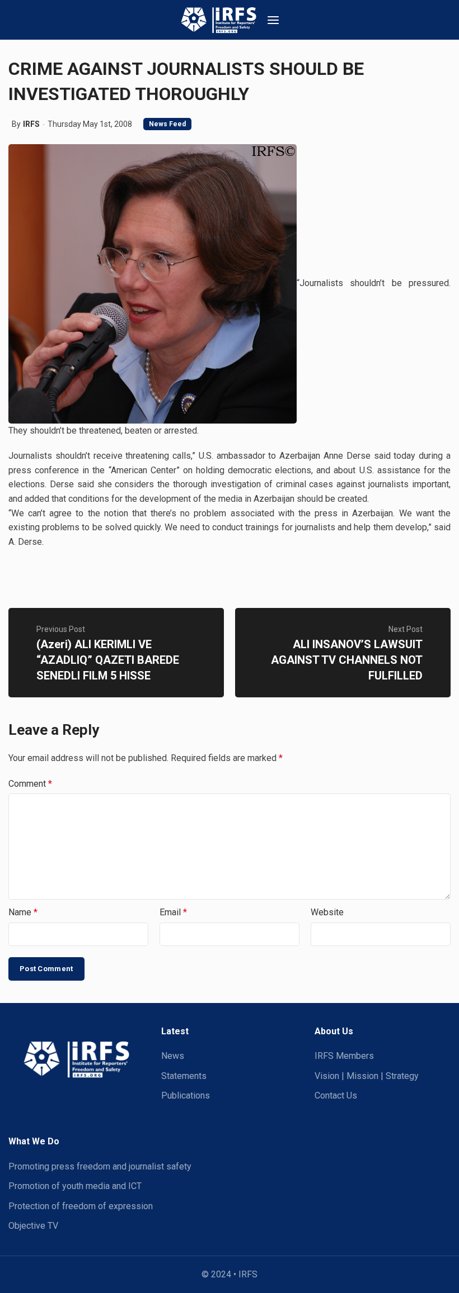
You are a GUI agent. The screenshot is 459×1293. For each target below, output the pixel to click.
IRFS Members (344, 1055)
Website (327, 912)
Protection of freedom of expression (80, 1206)
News (172, 1055)
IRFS (31, 124)
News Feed (167, 124)
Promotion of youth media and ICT (75, 1186)
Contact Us (336, 1095)
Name (23, 912)
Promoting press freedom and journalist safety (99, 1166)
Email (173, 912)
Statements (184, 1076)
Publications (185, 1095)
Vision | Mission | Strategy (367, 1076)
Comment (30, 783)
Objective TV (33, 1225)
